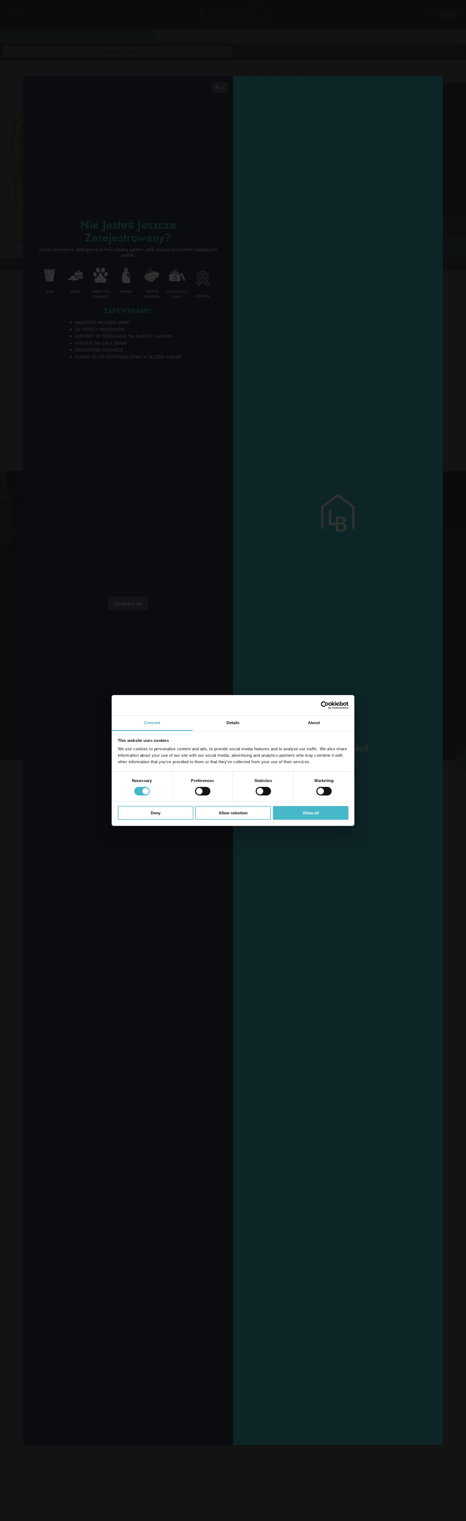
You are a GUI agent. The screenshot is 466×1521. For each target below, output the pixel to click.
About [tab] (314, 722)
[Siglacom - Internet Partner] (415, 728)
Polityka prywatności (55, 691)
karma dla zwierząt (175, 71)
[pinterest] (204, 625)
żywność (210, 71)
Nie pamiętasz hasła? (337, 1225)
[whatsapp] (177, 639)
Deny (155, 813)
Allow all (311, 813)
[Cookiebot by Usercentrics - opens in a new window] (324, 705)
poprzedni (40, 264)
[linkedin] (177, 611)
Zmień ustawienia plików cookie (64, 694)
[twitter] (177, 625)
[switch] (202, 791)
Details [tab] (233, 722)
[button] (99, 48)
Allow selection (233, 813)
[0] (423, 15)
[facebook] (204, 611)
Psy (229, 71)
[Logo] (58, 595)
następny (65, 264)
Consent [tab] (152, 722)
